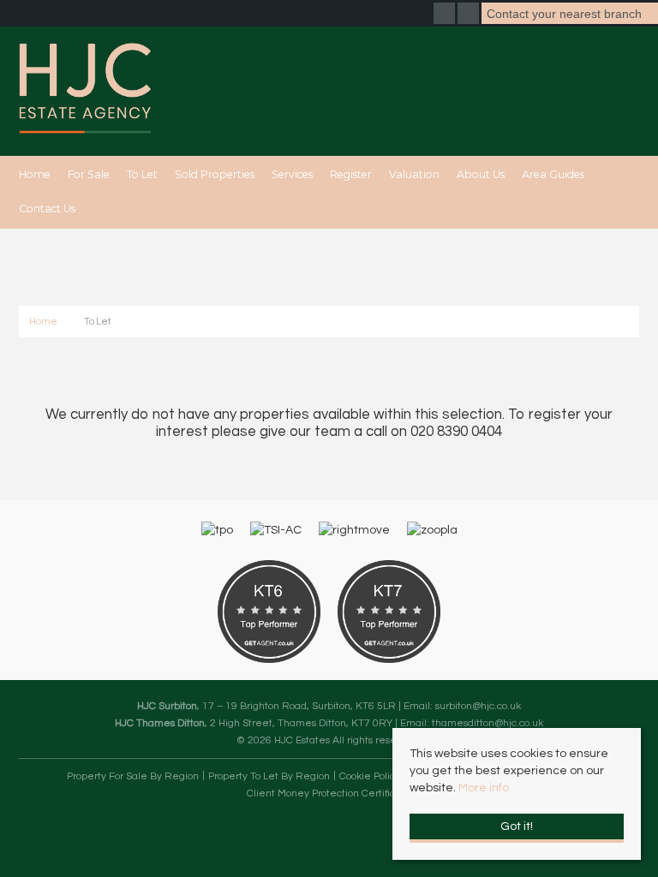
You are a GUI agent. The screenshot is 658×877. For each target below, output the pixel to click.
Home (35, 174)
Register (351, 174)
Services (292, 174)
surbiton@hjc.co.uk (478, 706)
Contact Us (47, 208)
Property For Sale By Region (133, 776)
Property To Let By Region (269, 776)
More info (483, 788)
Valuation (414, 174)
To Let (142, 174)
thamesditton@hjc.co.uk (487, 723)
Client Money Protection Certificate (329, 793)
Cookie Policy (369, 776)
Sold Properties (214, 174)
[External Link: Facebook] (446, 15)
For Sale (89, 174)
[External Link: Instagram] (470, 15)
